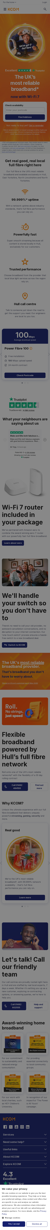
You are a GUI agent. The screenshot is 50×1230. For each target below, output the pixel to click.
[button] (25, 1217)
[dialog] (25, 1207)
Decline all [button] (37, 1224)
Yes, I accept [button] (14, 1224)
